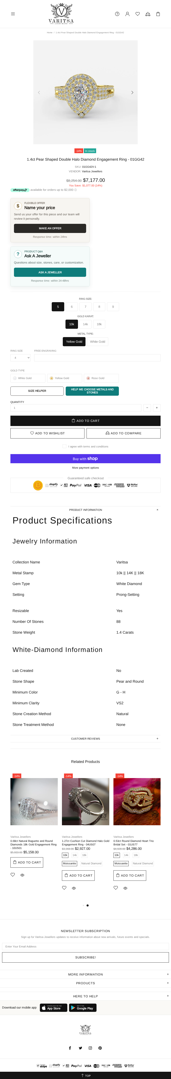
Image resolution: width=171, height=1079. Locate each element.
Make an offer (50, 228)
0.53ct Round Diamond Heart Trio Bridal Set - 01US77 (133, 842)
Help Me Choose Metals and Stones (92, 391)
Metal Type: (85, 333)
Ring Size (16, 350)
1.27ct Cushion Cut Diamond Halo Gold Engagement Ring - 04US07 (85, 842)
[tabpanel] (34, 830)
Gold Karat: (85, 316)
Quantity (17, 402)
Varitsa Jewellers (61, 14)
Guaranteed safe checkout (86, 478)
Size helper (37, 390)
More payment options (85, 467)
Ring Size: (85, 298)
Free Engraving (45, 350)
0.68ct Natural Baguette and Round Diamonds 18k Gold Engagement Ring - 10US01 (33, 844)
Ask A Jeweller (50, 272)
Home (50, 32)
